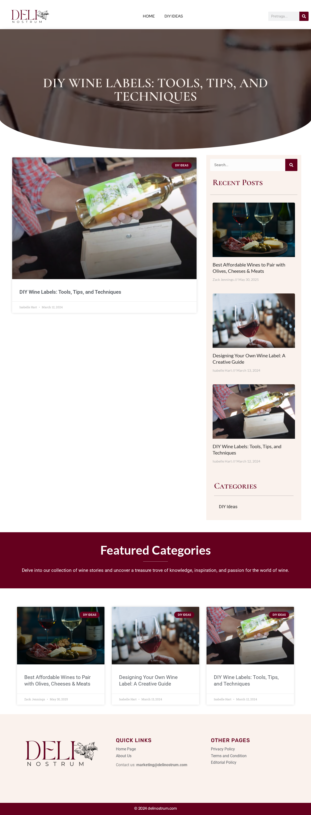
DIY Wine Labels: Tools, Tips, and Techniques (70, 292)
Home (149, 16)
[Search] (304, 16)
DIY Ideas (173, 16)
